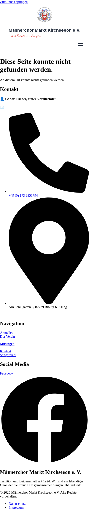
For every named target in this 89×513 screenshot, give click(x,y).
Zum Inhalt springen (14, 2)
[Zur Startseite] (44, 15)
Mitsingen (7, 344)
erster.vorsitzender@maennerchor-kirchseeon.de (38, 107)
